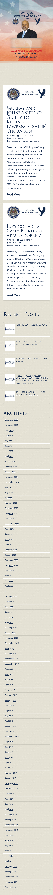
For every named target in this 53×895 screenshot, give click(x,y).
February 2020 (11, 653)
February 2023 (11, 550)
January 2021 (10, 633)
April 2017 (9, 762)
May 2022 (9, 581)
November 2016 (11, 788)
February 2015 (11, 866)
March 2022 (10, 591)
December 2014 (11, 876)
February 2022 (11, 596)
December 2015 (11, 825)
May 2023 (9, 539)
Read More (13, 194)
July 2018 (9, 716)
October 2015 (10, 835)
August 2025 (10, 435)
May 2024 (9, 492)
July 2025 (9, 441)
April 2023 (9, 544)
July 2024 (9, 487)
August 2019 (10, 669)
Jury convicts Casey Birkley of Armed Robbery (25, 230)
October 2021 (10, 601)
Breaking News (15, 138)
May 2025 (9, 451)
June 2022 (9, 575)
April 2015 (9, 861)
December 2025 (11, 420)
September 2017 (12, 736)
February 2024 (11, 503)
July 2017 (9, 747)
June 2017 (9, 752)
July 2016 (9, 804)
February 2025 (11, 467)
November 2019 (11, 658)
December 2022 (11, 560)
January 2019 (10, 700)
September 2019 (12, 664)
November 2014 (11, 882)
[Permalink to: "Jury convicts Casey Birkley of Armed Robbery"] (26, 212)
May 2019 (9, 679)
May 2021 (9, 617)
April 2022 (9, 586)
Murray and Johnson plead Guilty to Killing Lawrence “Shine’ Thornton (26, 119)
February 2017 (11, 773)
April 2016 (9, 809)
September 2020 (12, 643)
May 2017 (9, 757)
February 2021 (11, 627)
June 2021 (9, 612)
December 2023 (11, 508)
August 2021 (10, 607)
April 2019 (9, 684)
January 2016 (10, 819)
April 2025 (9, 456)
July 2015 (9, 845)
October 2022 (10, 570)
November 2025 (11, 425)
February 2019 (11, 695)
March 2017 (10, 767)
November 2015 (11, 830)
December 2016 (11, 783)
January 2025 (10, 472)
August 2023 (10, 529)
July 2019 (9, 674)
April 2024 (9, 498)
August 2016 (10, 799)
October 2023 (10, 518)
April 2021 (9, 622)
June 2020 (9, 648)
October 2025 (10, 430)
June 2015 (9, 851)
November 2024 (11, 477)
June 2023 (9, 534)
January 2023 (10, 555)
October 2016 (10, 793)
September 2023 (12, 524)
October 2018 (10, 705)
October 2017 (10, 731)
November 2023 (11, 513)
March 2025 (10, 461)
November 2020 (11, 638)
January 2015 (10, 871)
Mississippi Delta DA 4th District (23, 141)
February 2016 (11, 814)
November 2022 (11, 565)
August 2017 (10, 742)
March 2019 (10, 690)
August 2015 (10, 840)
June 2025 (9, 446)
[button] (26, 43)
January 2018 (10, 726)
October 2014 (10, 887)
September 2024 (12, 482)
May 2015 (9, 856)
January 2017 (10, 778)
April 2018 (9, 721)
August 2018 (10, 710)
